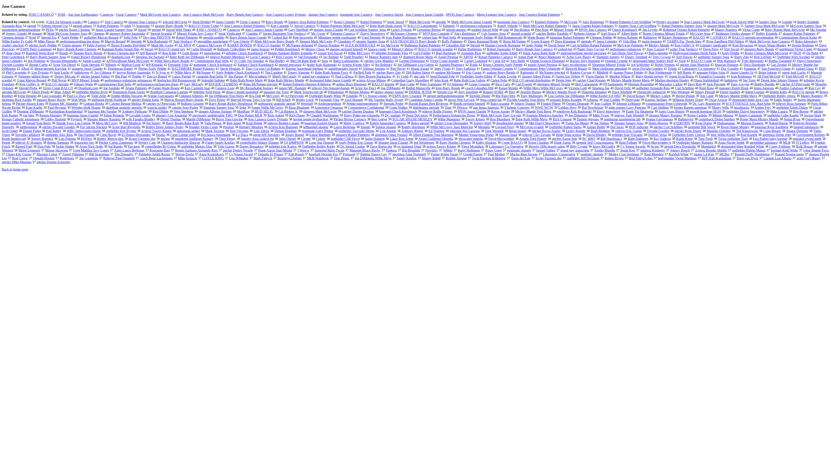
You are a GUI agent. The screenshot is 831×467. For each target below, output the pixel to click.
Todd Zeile (98, 96)
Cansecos (106, 14)
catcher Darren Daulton (358, 111)
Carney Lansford (475, 61)
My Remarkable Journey (257, 88)
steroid (31, 26)
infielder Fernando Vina (391, 53)
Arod (682, 61)
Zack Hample (354, 100)
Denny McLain (65, 76)
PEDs (50, 30)
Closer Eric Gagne (18, 154)
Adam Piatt (525, 57)
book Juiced (395, 22)
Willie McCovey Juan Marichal (451, 127)
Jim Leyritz (650, 30)
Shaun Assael (420, 68)
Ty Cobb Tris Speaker (249, 61)
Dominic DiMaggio (30, 111)
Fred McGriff (795, 76)
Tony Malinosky (531, 96)
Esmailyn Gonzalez (712, 76)
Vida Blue (630, 41)
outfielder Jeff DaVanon (583, 158)
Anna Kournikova (211, 154)
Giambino (344, 41)
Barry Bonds (274, 22)
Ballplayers (685, 119)
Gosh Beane (190, 53)
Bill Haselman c (611, 139)
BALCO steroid (803, 92)
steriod (156, 30)
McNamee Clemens (403, 33)
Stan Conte (407, 84)
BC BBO (588, 139)
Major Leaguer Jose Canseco (496, 14)
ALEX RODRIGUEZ (360, 45)
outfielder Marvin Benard (101, 37)
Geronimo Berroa (429, 30)
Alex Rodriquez (465, 33)
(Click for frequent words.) (64, 22)
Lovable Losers (140, 115)
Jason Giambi (225, 22)
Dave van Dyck (747, 158)
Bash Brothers (600, 131)
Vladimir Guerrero (517, 107)
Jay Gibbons (102, 72)
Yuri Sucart (731, 49)
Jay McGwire (390, 45)
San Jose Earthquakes (83, 14)
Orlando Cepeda (616, 61)
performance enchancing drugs (158, 84)
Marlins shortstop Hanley (672, 80)
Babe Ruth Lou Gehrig (469, 80)
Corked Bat (280, 37)
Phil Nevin (59, 80)
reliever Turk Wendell (629, 115)
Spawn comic (377, 49)
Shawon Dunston (726, 65)
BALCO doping (383, 84)
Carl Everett (523, 84)
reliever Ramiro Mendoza (227, 57)
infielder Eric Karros (283, 146)
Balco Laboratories (346, 61)
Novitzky (431, 150)
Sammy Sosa (768, 22)
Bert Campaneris (586, 84)
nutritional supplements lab (622, 119)
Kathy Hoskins (486, 142)
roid (506, 30)
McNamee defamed (299, 45)
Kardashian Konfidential (66, 111)
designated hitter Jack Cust (750, 100)
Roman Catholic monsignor (20, 119)
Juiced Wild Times (178, 30)
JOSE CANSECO (41, 14)
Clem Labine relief (183, 135)
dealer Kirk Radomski (322, 65)
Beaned (822, 49)
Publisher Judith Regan (154, 154)
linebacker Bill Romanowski (176, 80)
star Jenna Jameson (486, 107)
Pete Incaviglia (303, 37)
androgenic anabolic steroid (276, 104)
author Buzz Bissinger (351, 84)
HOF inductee (638, 127)
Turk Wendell (494, 131)
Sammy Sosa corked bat (257, 139)
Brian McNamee (514, 41)
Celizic (320, 139)
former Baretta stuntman (690, 107)
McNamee (203, 72)
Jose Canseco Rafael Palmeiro (539, 14)
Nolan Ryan (792, 119)
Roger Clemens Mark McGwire (766, 53)
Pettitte (137, 76)
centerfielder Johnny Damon (259, 142)
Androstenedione (329, 104)
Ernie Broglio (27, 96)
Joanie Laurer (92, 61)
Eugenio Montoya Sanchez (544, 115)
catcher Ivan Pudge (185, 107)
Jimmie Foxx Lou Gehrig (73, 123)
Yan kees (133, 146)
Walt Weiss (78, 100)
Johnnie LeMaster (628, 104)
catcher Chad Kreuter (591, 80)
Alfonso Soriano (374, 68)
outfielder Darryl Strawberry (745, 111)
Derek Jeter (563, 80)
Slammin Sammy (608, 57)
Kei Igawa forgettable (216, 135)
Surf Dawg (608, 33)
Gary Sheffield (298, 30)
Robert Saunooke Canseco (388, 123)
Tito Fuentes (86, 135)
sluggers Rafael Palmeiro (353, 135)
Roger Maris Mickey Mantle (759, 119)
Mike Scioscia (187, 158)
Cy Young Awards (633, 146)
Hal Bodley (277, 61)
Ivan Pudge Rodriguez (401, 37)
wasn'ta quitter (157, 107)
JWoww (462, 107)
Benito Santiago (58, 142)
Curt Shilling (660, 107)
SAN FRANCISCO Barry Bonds (413, 41)
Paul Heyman (57, 107)
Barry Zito (741, 57)
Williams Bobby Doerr (687, 100)
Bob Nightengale (660, 72)
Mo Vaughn (818, 30)
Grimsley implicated (713, 45)
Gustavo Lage (225, 88)
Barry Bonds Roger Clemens (77, 49)
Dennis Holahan (285, 131)
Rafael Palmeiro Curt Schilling (630, 22)
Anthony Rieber (412, 131)
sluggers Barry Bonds (759, 49)
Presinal (228, 127)
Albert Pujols (40, 92)
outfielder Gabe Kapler (783, 115)
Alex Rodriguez (593, 22)
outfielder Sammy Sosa (713, 57)
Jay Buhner (331, 57)
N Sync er (163, 72)
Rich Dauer (297, 115)
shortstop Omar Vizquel (391, 135)
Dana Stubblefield (706, 80)
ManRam (243, 111)
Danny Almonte (299, 72)
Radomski (527, 72)
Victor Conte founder (444, 61)
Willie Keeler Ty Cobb (17, 41)
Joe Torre (749, 80)
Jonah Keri (627, 150)
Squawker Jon (84, 142)
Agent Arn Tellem (568, 76)
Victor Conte (751, 30)
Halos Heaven (658, 123)
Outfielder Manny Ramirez (694, 142)
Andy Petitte (534, 45)
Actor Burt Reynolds (126, 127)
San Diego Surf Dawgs (627, 53)
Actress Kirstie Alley (356, 65)
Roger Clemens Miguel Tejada (664, 33)
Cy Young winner (375, 96)
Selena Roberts (627, 37)
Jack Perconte (716, 84)
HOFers (86, 139)
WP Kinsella (154, 65)
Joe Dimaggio (578, 115)
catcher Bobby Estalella (552, 33)
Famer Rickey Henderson (88, 57)
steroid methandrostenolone (445, 96)
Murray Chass (315, 49)
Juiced (142, 30)
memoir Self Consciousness (595, 142)
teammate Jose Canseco (356, 14)
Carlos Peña (499, 80)
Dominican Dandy (120, 68)
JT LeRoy (803, 142)
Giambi (787, 22)
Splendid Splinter (213, 80)
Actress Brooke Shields (711, 150)
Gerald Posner (473, 154)
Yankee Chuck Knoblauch (255, 65)
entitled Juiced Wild (484, 30)
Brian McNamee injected (260, 84)
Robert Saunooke (499, 49)
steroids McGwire (14, 92)
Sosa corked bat (491, 100)
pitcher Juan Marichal (694, 65)
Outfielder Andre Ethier (476, 76)
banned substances (806, 127)
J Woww (303, 150)
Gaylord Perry (505, 127)
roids (127, 26)
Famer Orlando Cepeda (497, 68)
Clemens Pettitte (601, 37)
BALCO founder (269, 45)
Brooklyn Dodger (289, 158)
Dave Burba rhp (381, 146)
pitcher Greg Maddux (379, 61)
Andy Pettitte (730, 53)
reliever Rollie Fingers (437, 111)
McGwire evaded (532, 127)
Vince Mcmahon (472, 146)
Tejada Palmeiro (136, 88)
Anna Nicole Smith (731, 142)
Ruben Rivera (614, 158)
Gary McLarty (193, 84)
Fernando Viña (178, 65)
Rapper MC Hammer (63, 104)
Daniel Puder (32, 131)
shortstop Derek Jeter (776, 135)
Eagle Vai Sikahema (639, 111)
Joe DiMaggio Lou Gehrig (416, 65)
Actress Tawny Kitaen (156, 131)
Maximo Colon (47, 154)
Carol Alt (499, 61)
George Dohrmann (412, 61)
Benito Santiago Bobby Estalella (290, 53)
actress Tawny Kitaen (441, 146)
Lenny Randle (575, 131)
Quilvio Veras (657, 135)
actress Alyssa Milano (371, 80)
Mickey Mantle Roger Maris (630, 80)
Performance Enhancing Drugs (454, 115)
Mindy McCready (284, 76)
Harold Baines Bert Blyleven (428, 104)
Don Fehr (44, 146)
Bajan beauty (518, 131)
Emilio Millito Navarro (126, 96)
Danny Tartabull (636, 57)
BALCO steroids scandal (435, 49)
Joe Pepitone (36, 61)
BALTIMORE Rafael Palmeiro (193, 68)
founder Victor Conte (203, 127)
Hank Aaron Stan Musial (275, 150)
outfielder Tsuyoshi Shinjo (356, 131)
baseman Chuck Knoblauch (398, 111)
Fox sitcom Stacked (93, 127)
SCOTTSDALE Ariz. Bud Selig (748, 104)
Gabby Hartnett (55, 119)
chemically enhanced (651, 92)
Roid (32, 37)
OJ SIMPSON (294, 142)
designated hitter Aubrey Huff (653, 61)
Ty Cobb (402, 76)
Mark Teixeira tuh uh (308, 92)
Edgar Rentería (114, 115)
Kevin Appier (500, 111)
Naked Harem (778, 123)
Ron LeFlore (762, 57)
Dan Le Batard (157, 76)
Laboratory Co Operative (506, 146)
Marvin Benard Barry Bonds (183, 100)
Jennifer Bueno (530, 92)
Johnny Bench (680, 150)
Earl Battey (53, 131)
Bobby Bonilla (764, 84)
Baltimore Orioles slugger (733, 33)
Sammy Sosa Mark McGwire (765, 26)
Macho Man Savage (524, 154)
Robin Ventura (665, 65)
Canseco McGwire (209, 45)
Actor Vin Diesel (64, 65)
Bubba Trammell (780, 61)
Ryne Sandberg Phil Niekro (725, 41)
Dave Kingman (565, 41)
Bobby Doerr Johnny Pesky (165, 127)
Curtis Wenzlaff (201, 49)
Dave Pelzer (217, 100)
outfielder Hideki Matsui (748, 150)
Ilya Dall (255, 96)
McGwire (570, 22)
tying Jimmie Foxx (816, 150)
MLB (787, 142)
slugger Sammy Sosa (370, 41)
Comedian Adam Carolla (426, 100)
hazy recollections (574, 65)
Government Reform (810, 135)
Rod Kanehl (749, 135)
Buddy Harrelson (413, 127)
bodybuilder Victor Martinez (677, 158)
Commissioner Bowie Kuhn (798, 37)
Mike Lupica (779, 111)
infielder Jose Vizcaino (627, 135)
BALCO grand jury (171, 49)
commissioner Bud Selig (114, 84)
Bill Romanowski (510, 37)
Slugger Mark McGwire (316, 41)
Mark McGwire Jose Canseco (160, 14)
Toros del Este (520, 158)
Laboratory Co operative (699, 68)
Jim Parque (235, 76)
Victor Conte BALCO (58, 88)
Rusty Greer (493, 150)
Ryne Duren (703, 123)
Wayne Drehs (184, 154)
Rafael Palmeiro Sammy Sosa (682, 26)
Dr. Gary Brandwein (706, 104)
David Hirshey (596, 135)
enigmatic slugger (519, 150)
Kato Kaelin (34, 107)
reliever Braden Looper (283, 123)
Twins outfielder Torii (733, 139)
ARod (25, 68)
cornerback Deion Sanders (717, 119)
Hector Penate (685, 96)
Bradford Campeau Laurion (169, 92)
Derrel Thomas (170, 119)
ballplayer (731, 80)
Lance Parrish (181, 76)
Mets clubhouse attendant (609, 68)
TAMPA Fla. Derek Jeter (684, 41)
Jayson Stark (812, 115)
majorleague (212, 53)
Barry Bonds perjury (650, 76)
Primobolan (336, 92)
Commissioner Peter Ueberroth (539, 68)
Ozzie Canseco (126, 14)
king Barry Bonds (448, 88)
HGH (797, 53)
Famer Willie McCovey (267, 107)
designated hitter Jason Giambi (330, 80)
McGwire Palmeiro (630, 45)
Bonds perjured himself (469, 104)
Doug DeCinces (417, 115)
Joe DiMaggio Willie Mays (373, 158)
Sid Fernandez (308, 57)
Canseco (94, 22)
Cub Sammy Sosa (493, 33)
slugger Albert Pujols (536, 76)
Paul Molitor (496, 154)
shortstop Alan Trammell (409, 154)
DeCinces (617, 127)
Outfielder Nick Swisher (793, 57)
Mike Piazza (46, 41)
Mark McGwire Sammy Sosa (67, 33)
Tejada (672, 68)
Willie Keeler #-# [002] (605, 96)
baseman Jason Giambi (82, 115)
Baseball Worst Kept (40, 53)
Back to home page (15, 169)
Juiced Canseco (304, 26)
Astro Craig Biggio (671, 111)
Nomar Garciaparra (161, 96)
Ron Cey (814, 88)
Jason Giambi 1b (741, 72)
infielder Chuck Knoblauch (244, 53)
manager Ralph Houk (734, 88)
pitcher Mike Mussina (16, 162)
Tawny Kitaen (475, 119)
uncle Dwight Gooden (647, 68)
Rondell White (679, 154)
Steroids (136, 41)
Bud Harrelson (446, 53)
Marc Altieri (62, 92)
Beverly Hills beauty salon (547, 146)
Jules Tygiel (442, 68)
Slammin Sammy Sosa (218, 107)
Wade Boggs (536, 37)
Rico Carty (502, 84)
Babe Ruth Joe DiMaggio (187, 57)
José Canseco (114, 22)
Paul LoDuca (344, 76)
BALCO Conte (701, 61)
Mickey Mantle (659, 45)
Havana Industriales (63, 61)
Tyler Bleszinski (752, 61)
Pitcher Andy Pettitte (152, 68)
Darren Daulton (329, 45)
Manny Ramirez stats (383, 57)
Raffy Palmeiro (452, 41)
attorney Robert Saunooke (127, 33)
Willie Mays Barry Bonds (172, 61)
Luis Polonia (67, 139)
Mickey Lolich (660, 96)
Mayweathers (258, 76)
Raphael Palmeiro (547, 22)
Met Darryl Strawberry (544, 123)
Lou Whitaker (238, 158)
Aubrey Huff (482, 123)
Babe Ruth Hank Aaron (386, 26)
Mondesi (484, 127)
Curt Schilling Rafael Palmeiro (591, 45)
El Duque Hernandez (136, 135)
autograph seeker (188, 131)
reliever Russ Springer (791, 104)
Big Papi (121, 76)
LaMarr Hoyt (567, 107)
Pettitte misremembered (362, 104)
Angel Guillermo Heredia (435, 139)
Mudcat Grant (130, 65)
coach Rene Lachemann (156, 158)
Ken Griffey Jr (684, 45)
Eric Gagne (474, 72)
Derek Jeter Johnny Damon (779, 80)
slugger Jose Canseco (323, 14)
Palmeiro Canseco (342, 33)
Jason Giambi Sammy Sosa (114, 30)
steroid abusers (456, 30)
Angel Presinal (448, 57)
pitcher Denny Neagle (238, 150)
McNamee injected (552, 72)
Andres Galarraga (791, 88)
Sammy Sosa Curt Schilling (637, 26)
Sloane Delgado (797, 131)
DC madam (393, 115)
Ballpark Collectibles (231, 49)
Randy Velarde (507, 26)
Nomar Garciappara (659, 119)
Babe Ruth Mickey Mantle (286, 80)
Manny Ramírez (812, 96)
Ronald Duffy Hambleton (752, 154)
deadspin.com (120, 57)
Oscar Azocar (718, 100)
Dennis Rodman (803, 45)
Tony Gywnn (661, 57)
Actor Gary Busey (578, 57)
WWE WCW (544, 107)
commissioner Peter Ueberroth (666, 104)
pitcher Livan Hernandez (451, 123)
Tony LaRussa (466, 68)
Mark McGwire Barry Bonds (274, 41)
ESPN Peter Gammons (36, 49)
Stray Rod (695, 84)
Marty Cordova (353, 123)
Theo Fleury (227, 139)
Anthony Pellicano (134, 111)
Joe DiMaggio (391, 88)
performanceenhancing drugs (80, 41)
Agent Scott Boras (681, 76)
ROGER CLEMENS (223, 84)
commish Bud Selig (209, 76)
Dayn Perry (711, 49)
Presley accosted (667, 22)
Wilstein (110, 65)
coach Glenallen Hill (479, 88)
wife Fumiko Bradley (140, 119)
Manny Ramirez (726, 30)
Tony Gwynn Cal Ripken (263, 68)
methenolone (28, 127)
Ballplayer (650, 37)
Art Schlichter (640, 65)
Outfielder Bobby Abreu (779, 96)
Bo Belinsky (383, 65)
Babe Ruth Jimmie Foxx (331, 72)
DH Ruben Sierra (418, 72)
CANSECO (718, 37)
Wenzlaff (307, 104)
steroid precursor (290, 65)
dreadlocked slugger (510, 123)
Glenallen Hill (455, 45)
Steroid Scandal (161, 33)
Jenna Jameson (764, 88)
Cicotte (306, 139)
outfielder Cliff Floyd (345, 139)
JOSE (62, 14)
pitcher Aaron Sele (564, 139)
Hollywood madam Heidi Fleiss (695, 53)
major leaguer (260, 49)
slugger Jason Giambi (328, 30)
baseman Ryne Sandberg (771, 127)
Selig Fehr (131, 37)
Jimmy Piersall (705, 92)
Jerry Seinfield (468, 92)
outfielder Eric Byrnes (121, 131)
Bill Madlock (132, 123)
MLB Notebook (318, 158)
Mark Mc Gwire (162, 45)
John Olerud (287, 139)
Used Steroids (371, 37)
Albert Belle (629, 33)
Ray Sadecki (662, 139)
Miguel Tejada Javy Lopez (195, 33)
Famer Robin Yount (444, 154)
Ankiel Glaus (805, 68)
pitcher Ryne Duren (688, 131)
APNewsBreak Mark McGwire (127, 61)
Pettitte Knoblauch (287, 49)
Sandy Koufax (407, 158)
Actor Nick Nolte (91, 146)
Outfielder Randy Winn (325, 96)
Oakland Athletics (191, 96)
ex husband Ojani (409, 146)
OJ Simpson (455, 84)
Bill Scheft (283, 100)
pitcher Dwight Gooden (58, 127)
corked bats (429, 37)
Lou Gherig (241, 41)
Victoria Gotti (577, 88)
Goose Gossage (479, 84)
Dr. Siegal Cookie (352, 146)
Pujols (6, 142)
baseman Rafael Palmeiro (567, 37)
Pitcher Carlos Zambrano (116, 142)
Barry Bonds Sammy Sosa (48, 57)
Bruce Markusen (549, 57)
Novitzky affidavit (27, 135)
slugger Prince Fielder (628, 72)
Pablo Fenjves (96, 45)
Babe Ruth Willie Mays (531, 119)
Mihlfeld (602, 72)
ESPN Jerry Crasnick (407, 96)
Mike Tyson (601, 115)
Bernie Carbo (38, 65)
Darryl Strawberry (372, 33)
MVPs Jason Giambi (472, 111)
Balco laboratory (806, 41)
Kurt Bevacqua (742, 45)
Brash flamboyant (14, 139)
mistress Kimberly (652, 150)
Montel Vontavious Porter (476, 135)
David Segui (556, 45)
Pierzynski (632, 100)
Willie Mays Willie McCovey (543, 88)
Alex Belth (517, 61)
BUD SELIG (264, 111)
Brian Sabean (768, 72)
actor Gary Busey (809, 158)
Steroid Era (48, 37)
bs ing (655, 146)
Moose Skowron (56, 150)
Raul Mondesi (654, 154)
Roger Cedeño (697, 115)
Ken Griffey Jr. (29, 84)
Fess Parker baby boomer (770, 139)
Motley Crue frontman (624, 154)
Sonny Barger (294, 135)
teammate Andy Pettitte (477, 37)
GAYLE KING (213, 158)
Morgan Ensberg (752, 123)
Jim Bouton (522, 30)
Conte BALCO (512, 142)
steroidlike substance (764, 142)
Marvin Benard (115, 41)
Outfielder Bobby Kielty (318, 146)
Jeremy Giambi (16, 33)
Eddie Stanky (783, 100)
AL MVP (184, 45)
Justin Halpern (375, 139)
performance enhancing (476, 26)
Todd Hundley (354, 57)
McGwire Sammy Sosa (806, 26)
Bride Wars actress (568, 135)
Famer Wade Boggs (165, 88)
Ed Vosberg (436, 131)
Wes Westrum (680, 92)
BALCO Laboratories (422, 26)
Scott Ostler (10, 131)
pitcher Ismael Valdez (95, 76)
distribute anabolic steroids (124, 107)
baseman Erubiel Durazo (321, 123)
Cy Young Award (241, 154)
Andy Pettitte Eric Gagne (356, 142)
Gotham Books (93, 104)
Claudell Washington (324, 115)
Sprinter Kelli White (784, 150)
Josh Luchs (61, 72)
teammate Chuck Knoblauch (212, 65)
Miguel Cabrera (402, 49)
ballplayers (81, 72)
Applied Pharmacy (451, 65)
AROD (468, 57)
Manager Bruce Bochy (365, 150)
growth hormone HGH (705, 111)
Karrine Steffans (656, 100)
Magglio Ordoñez (719, 131)
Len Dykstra (40, 72)
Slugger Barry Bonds (87, 53)
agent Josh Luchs (794, 72)
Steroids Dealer (479, 96)
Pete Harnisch (726, 61)
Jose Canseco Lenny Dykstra (286, 14)
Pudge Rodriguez (470, 49)
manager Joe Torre (276, 92)
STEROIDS (681, 123)
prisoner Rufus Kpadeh (566, 100)
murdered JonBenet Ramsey (194, 139)
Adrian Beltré (595, 127)
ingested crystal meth (807, 139)
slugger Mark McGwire (723, 26)
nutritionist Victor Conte (795, 49)
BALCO (699, 37)
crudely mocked (13, 45)
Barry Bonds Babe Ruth (182, 123)
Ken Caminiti (280, 26)
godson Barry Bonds (501, 72)
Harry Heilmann (469, 150)
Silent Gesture (755, 92)
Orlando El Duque (270, 154)
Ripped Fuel (23, 146)
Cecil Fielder (422, 53)
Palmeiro (449, 26)
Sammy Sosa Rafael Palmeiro (308, 22)
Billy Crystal (578, 146)
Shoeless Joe (600, 88)
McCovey (273, 96)
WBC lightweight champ (84, 131)
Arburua (592, 100)
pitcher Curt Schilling (668, 127)
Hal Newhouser (592, 107)
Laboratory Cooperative (559, 154)
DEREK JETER (420, 92)
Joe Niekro (601, 123)
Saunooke (143, 26)
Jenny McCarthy (604, 146)
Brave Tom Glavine (229, 119)
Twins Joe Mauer (577, 123)
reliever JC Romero (28, 142)
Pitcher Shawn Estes (30, 104)
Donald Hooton (44, 158)
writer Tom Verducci (684, 49)
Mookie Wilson (619, 76)
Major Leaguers (29, 150)
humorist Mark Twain (329, 150)
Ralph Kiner (684, 139)
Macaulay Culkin (671, 84)
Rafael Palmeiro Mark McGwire (342, 26)
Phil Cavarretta (16, 72)
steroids (441, 22)
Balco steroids (658, 53)
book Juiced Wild (742, 22)
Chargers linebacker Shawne (180, 142)
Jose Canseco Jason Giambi (424, 14)
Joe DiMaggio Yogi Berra (226, 96)
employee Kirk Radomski (574, 111)
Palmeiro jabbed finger (33, 76)
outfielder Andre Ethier (502, 53)
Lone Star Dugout (321, 142)
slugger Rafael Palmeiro (799, 33)
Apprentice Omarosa (328, 107)
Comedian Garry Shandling (410, 80)
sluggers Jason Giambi (87, 68)
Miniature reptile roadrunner (337, 37)
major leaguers (652, 41)
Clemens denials (13, 37)
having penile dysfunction (310, 119)
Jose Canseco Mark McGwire (203, 14)
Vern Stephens (183, 111)
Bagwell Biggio (576, 68)
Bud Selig (449, 37)
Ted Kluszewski (747, 131)
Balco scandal (499, 104)
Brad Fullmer (628, 142)
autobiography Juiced (343, 68)
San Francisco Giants (776, 68)
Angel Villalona (73, 154)
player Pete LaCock (461, 100)
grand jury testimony (316, 76)
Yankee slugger (385, 127)
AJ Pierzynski (294, 96)
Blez (512, 92)
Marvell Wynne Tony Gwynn (250, 100)
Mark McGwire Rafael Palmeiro (545, 26)
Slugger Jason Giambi (393, 142)
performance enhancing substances (128, 80)
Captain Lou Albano (777, 158)
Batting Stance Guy (373, 154)
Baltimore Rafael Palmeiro (422, 45)
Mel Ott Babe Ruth (303, 61)
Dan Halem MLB (250, 115)
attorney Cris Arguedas (171, 115)
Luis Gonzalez (52, 96)
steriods (586, 41)
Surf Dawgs (684, 57)
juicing (165, 139)
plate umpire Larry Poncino (627, 107)
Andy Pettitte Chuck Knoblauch (238, 72)
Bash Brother (202, 22)
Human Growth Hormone (503, 45)
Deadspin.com (88, 88)
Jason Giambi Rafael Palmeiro (593, 26)
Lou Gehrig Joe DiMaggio (566, 96)
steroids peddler (213, 37)
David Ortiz (623, 88)
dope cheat (13, 53)
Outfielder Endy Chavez (688, 135)
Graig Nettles (398, 107)
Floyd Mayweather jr (656, 142)
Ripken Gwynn (580, 72)
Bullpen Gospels (192, 104)
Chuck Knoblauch (624, 30)
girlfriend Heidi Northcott (109, 100)
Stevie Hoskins (230, 68)
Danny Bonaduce (252, 146)
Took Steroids (90, 65)
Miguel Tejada (563, 30)
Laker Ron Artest (401, 139)
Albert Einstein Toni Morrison (433, 135)
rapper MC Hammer (292, 88)
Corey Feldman (780, 146)
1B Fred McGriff (769, 76)
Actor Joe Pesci (365, 88)
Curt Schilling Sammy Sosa (367, 30)
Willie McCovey (359, 53)
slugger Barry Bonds (169, 26)
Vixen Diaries (594, 76)
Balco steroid (420, 123)
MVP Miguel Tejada (85, 80)
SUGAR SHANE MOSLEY (412, 119)
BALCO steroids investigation (753, 37)
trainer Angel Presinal (542, 65)
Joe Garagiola (88, 158)
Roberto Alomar (585, 33)
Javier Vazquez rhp (549, 158)
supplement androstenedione (21, 30)
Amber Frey (762, 107)
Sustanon (750, 68)
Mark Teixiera (214, 131)
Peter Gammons (431, 84)
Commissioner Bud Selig (212, 61)
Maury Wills (720, 107)
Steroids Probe (393, 104)
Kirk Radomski (157, 41)
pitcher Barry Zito (388, 72)
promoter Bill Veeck (701, 127)
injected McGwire (175, 22)
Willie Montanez (449, 119)
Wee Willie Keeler (722, 135)
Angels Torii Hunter (533, 139)
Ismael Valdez (545, 150)
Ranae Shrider (508, 88)
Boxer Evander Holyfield (128, 45)
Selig (242, 107)
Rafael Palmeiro (371, 22)
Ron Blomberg (500, 119)
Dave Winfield (622, 92)
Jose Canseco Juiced (389, 14)
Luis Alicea (261, 131)
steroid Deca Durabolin (680, 146)
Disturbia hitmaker (594, 92)
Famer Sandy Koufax (220, 142)
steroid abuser (82, 26)
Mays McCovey (107, 123)
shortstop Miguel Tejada (553, 84)
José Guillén (611, 100)
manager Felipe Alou (711, 72)
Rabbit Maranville (418, 88)
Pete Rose (542, 30)
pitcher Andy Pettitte (43, 45)
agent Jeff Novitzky (266, 135)
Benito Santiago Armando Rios (196, 150)
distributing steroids (426, 107)
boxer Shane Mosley (772, 45)
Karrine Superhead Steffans (304, 68)
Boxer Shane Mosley (735, 127)
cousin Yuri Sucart (330, 53)
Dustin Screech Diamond (547, 61)
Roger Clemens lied (121, 53)
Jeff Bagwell (148, 53)
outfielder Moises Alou (196, 146)
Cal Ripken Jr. (288, 111)
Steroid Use (445, 92)
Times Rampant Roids (483, 41)
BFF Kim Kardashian (716, 158)
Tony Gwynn (740, 84)
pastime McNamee (448, 72)
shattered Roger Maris (418, 57)
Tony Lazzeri (655, 49)
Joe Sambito (111, 88)
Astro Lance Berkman (129, 150)
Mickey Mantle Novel (561, 92)
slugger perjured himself (346, 49)
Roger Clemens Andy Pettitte (503, 65)
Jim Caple (707, 96)
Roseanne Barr (160, 150)
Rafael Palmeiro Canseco (495, 57)
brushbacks (741, 107)
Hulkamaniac (726, 123)
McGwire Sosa (700, 33)
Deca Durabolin (754, 65)
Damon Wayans (588, 119)
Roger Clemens (344, 22)
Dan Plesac (341, 158)
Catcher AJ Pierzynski (795, 84)
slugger (37, 33)
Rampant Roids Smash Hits (120, 49)
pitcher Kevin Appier (546, 131)
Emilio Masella (604, 150)
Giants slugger (72, 45)
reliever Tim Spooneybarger (331, 88)
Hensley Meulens (251, 127)
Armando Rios (471, 53)
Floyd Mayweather (501, 139)
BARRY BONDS (239, 45)
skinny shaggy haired (389, 92)
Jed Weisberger (424, 142)
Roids (474, 65)
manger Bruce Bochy (51, 100)
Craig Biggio (772, 131)
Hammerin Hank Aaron (129, 92)
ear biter (28, 115)
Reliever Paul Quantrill (119, 158)
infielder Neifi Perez (207, 92)
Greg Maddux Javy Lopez (91, 150)
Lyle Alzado (388, 131)
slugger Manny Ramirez (665, 115)
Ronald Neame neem (789, 154)
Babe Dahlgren (638, 139)
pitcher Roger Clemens (74, 30)
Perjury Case (147, 142)
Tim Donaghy (123, 154)
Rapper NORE (493, 92)
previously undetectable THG (212, 115)
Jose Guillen (602, 104)
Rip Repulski (411, 150)
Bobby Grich (305, 100)
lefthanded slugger (315, 127)
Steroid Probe (28, 88)
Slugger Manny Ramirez (104, 119)
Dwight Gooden (658, 131)
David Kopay (635, 96)
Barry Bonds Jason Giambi (248, 37)
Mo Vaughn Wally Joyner (385, 100)
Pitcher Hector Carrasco (349, 119)
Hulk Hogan (804, 146)
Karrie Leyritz (507, 76)
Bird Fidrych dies (641, 158)
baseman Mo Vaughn (102, 111)
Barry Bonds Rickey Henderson (231, 104)
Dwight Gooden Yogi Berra (526, 100)
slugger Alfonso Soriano (215, 111)
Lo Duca (242, 135)
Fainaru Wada (83, 84)
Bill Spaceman (99, 154)
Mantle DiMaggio (198, 119)
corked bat (565, 49)
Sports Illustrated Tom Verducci (284, 33)
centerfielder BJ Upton (160, 146)
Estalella (352, 96)
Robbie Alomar (456, 158)
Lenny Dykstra (401, 30)
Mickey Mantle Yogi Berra (533, 111)
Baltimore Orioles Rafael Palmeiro (686, 30)
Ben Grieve (379, 119)
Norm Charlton (538, 142)
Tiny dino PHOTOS (157, 37)
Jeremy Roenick (42, 139)
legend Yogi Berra (38, 123)
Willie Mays (183, 72)
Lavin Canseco (260, 57)
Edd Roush (296, 154)
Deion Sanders (730, 92)
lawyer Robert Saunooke (134, 72)
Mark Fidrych (262, 158)
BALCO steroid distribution (531, 80)
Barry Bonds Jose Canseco (245, 14)
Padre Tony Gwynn (590, 49)
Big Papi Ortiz (505, 96)
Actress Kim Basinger (283, 127)
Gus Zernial (779, 65)
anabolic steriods (592, 154)
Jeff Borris (684, 72)
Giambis (252, 33)
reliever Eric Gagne (628, 131)
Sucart (149, 49)
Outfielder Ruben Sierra (565, 127)
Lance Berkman (344, 127)
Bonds (63, 53)
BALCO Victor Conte (203, 26)
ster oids (419, 76)
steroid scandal (521, 33)
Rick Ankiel (275, 115)
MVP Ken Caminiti (436, 33)
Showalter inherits (470, 139)
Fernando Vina (329, 100)
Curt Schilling (684, 88)
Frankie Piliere (551, 104)
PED (822, 68)
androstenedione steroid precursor (583, 53)
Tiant (447, 107)
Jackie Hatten (65, 146)
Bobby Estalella (767, 33)
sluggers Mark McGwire (320, 111)
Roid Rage (706, 88)
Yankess (391, 150)
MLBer (724, 154)
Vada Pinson (212, 123)
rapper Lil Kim (704, 154)
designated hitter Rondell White (742, 146)
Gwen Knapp (540, 41)
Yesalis (160, 135)
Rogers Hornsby (50, 115)
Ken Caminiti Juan (197, 88)
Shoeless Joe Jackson (149, 57)
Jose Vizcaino (239, 131)
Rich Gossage (562, 119)
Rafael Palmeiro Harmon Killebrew (307, 84)
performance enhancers (625, 49)
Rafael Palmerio (187, 37)
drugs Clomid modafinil (242, 92)
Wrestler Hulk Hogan (86, 107)
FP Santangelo (613, 84)
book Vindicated (230, 33)
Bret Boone (801, 111)
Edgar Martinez (320, 135)
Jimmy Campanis (750, 115)
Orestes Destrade (577, 104)
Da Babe (812, 53)
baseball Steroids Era (323, 154)
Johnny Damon (525, 104)
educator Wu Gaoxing (465, 131)
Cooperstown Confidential (366, 107)
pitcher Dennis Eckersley (54, 162)
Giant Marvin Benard (31, 80)
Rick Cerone (284, 57)
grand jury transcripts (574, 150)
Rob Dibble (161, 111)
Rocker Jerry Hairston (585, 61)
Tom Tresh (705, 139)
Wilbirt (448, 150)
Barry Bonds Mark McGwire (785, 30)
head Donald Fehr (442, 76)
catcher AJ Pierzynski (161, 104)
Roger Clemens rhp (142, 139)
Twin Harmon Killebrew (489, 158)
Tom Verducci (182, 41)
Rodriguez (67, 158)
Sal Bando (115, 146)
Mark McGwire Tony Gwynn (500, 115)
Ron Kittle (169, 53)
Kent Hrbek (254, 123)
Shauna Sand (508, 135)
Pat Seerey (153, 123)
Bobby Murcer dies (110, 139)
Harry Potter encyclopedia (362, 115)
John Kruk (441, 80)
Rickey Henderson (675, 37)
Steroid (475, 45)
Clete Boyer (108, 135)
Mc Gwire (318, 33)
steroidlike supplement (213, 41)
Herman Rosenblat (641, 84)
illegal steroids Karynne (50, 68)
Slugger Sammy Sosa (628, 123)
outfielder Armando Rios (653, 88)
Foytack (76, 119)
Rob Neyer (398, 68)
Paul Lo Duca (76, 96)
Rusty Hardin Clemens (455, 142)
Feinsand (349, 154)
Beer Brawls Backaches (375, 76)
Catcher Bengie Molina (125, 104)
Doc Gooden (730, 68)
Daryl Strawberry (609, 111)
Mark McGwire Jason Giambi (471, 22)
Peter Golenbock (13, 57)
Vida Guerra (225, 146)
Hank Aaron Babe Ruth (539, 53)
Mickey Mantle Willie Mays (738, 96)
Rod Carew (20, 158)
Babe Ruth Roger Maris (246, 80)
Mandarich (708, 146)
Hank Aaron (562, 142)
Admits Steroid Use (54, 26)
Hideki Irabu (778, 92)
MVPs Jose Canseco (460, 14)
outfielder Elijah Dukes (792, 107)
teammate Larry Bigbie (317, 131)
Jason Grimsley (607, 41)
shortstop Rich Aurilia (17, 100)
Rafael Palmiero (108, 26)
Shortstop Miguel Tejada (609, 65)
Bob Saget (234, 123)
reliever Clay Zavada (536, 135)
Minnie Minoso (722, 115)
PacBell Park (362, 72)
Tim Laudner (274, 72)
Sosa (325, 61)
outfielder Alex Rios (59, 135)
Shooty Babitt (431, 158)
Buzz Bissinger (299, 107)
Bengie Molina (359, 92)
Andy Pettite (70, 37)
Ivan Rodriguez (741, 76)
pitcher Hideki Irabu (145, 100)
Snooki (365, 127)
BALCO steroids (57, 84)
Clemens (98, 33)
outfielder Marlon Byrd (92, 92)
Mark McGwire (419, 22)
